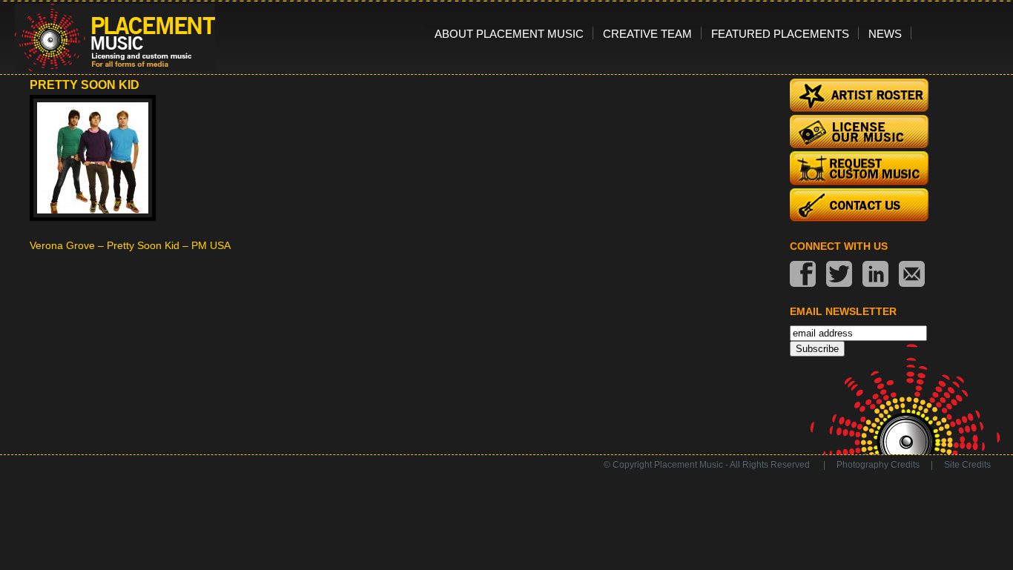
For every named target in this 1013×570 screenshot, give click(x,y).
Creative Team (647, 33)
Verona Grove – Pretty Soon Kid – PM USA (130, 245)
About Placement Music (509, 33)
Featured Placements (780, 33)
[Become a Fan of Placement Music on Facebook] (803, 275)
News (885, 33)
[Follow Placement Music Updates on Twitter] (839, 275)
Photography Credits (878, 465)
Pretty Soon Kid (84, 85)
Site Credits (967, 465)
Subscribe (817, 348)
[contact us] (912, 275)
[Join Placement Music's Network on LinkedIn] (875, 275)
